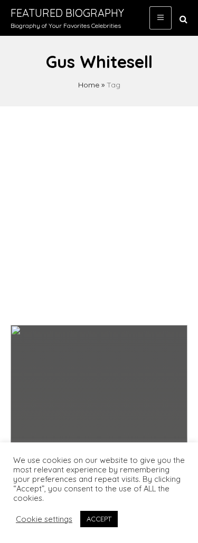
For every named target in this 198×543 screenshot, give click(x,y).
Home (88, 85)
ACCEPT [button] (99, 519)
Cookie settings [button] (44, 519)
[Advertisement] (99, 210)
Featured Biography (67, 12)
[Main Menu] (160, 17)
